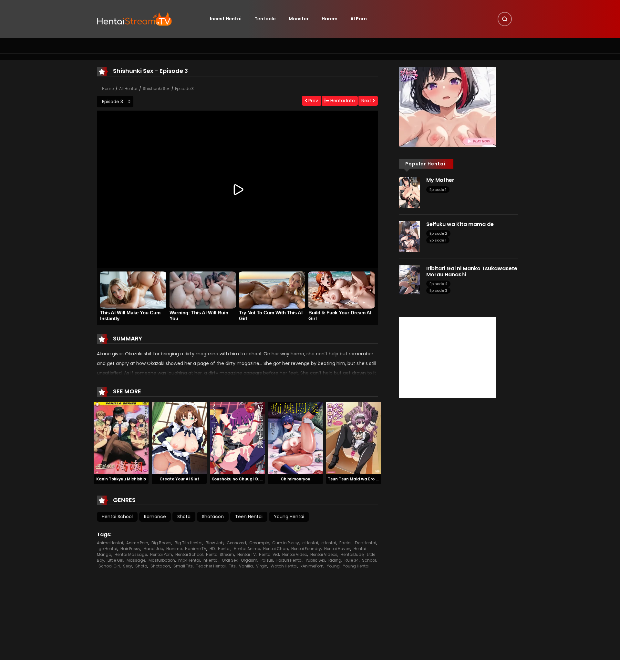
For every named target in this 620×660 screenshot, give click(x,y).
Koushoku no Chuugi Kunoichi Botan (248, 479)
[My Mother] (409, 192)
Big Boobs (161, 543)
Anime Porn (137, 543)
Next (367, 100)
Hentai (224, 548)
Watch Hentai (284, 566)
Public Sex (315, 560)
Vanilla (246, 566)
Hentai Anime (247, 548)
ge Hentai (107, 548)
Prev (312, 100)
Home (108, 88)
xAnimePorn (312, 566)
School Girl (109, 566)
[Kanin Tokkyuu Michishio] (121, 437)
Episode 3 (184, 88)
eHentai (328, 543)
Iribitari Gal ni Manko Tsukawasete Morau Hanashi (471, 271)
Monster (299, 18)
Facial (345, 543)
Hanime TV (195, 548)
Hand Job (153, 548)
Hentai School (117, 516)
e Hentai (310, 543)
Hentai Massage (131, 554)
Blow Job (214, 543)
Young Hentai (289, 516)
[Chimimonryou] (295, 437)
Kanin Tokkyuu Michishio (121, 479)
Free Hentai (365, 543)
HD (212, 548)
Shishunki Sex (156, 88)
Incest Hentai (226, 18)
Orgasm (249, 560)
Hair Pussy (130, 548)
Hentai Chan (275, 548)
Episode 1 (437, 189)
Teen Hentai (249, 516)
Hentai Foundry (306, 548)
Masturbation (162, 560)
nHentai (211, 560)
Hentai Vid (269, 554)
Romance (155, 516)
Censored (236, 543)
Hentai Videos (323, 554)
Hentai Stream (220, 554)
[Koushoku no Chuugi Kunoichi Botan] (237, 437)
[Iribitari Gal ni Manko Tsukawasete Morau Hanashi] (409, 279)
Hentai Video (294, 554)
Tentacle (265, 18)
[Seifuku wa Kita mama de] (409, 236)
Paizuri (267, 560)
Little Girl (115, 560)
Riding (334, 560)
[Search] (505, 19)
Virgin (261, 566)
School (369, 560)
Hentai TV (246, 554)
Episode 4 (438, 283)
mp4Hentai (189, 560)
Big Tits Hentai (188, 543)
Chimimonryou (295, 479)
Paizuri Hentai (289, 560)
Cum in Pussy (285, 543)
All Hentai (128, 88)
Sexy (127, 566)
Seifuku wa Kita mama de (460, 224)
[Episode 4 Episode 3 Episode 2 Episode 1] (115, 101)
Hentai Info (342, 100)
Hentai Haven (337, 548)
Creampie (259, 543)
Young (333, 566)
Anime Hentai (110, 543)
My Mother (440, 180)
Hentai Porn (161, 554)
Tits (232, 566)
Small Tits (183, 566)
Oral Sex (230, 560)
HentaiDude (352, 554)
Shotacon (213, 516)
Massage (136, 560)
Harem (329, 18)
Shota (184, 516)
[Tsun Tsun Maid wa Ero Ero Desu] (353, 437)
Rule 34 (352, 560)
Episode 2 (438, 233)
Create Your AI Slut (179, 479)
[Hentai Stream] (134, 18)
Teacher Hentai (211, 566)
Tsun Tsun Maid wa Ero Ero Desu (360, 479)
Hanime (174, 548)
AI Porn (358, 18)
